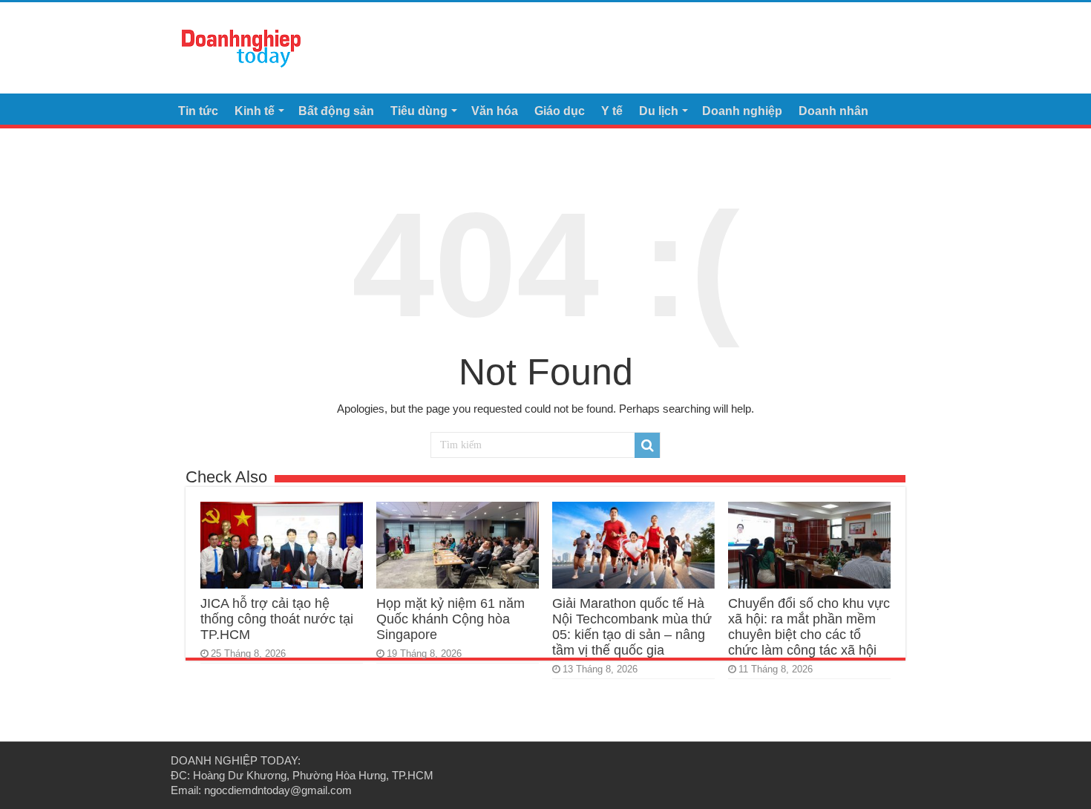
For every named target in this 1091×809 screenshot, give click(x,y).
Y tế (612, 111)
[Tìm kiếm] (647, 445)
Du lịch (658, 111)
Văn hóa (494, 111)
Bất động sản (336, 111)
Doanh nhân (833, 111)
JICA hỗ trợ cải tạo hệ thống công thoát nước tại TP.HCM (276, 619)
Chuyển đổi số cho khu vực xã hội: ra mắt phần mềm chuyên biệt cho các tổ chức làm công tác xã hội (809, 627)
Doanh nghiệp (742, 111)
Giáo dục (559, 111)
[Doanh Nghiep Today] (241, 46)
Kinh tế (255, 111)
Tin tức (198, 111)
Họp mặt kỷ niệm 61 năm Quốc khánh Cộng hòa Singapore (450, 619)
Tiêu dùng (419, 111)
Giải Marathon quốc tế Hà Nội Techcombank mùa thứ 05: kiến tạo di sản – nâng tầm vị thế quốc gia (632, 627)
